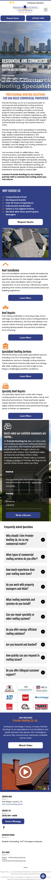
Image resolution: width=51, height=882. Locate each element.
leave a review (14, 460)
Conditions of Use (37, 872)
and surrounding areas (12, 804)
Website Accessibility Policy (31, 874)
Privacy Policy (4, 872)
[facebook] (4, 828)
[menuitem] (5, 857)
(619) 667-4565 (9, 815)
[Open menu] (46, 9)
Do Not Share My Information (20, 872)
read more (36, 482)
